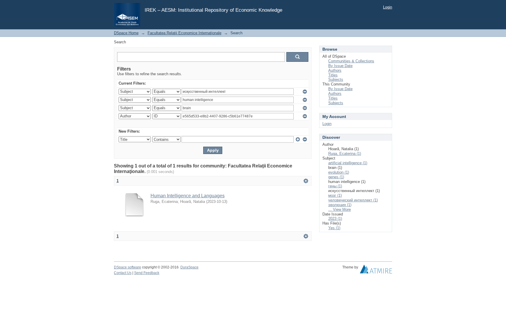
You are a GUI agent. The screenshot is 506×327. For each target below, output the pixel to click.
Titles (333, 75)
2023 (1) (335, 218)
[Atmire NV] (376, 270)
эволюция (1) (339, 205)
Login (387, 7)
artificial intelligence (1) (347, 163)
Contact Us (122, 273)
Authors (334, 70)
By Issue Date (340, 66)
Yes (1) (334, 228)
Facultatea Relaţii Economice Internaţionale (184, 33)
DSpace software (127, 267)
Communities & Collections (351, 61)
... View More (339, 209)
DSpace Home (126, 33)
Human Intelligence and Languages (188, 195)
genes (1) (336, 177)
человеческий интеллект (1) (353, 200)
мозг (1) (335, 195)
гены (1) (335, 186)
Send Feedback (146, 273)
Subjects (335, 79)
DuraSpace (189, 267)
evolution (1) (338, 172)
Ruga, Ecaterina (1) (344, 153)
